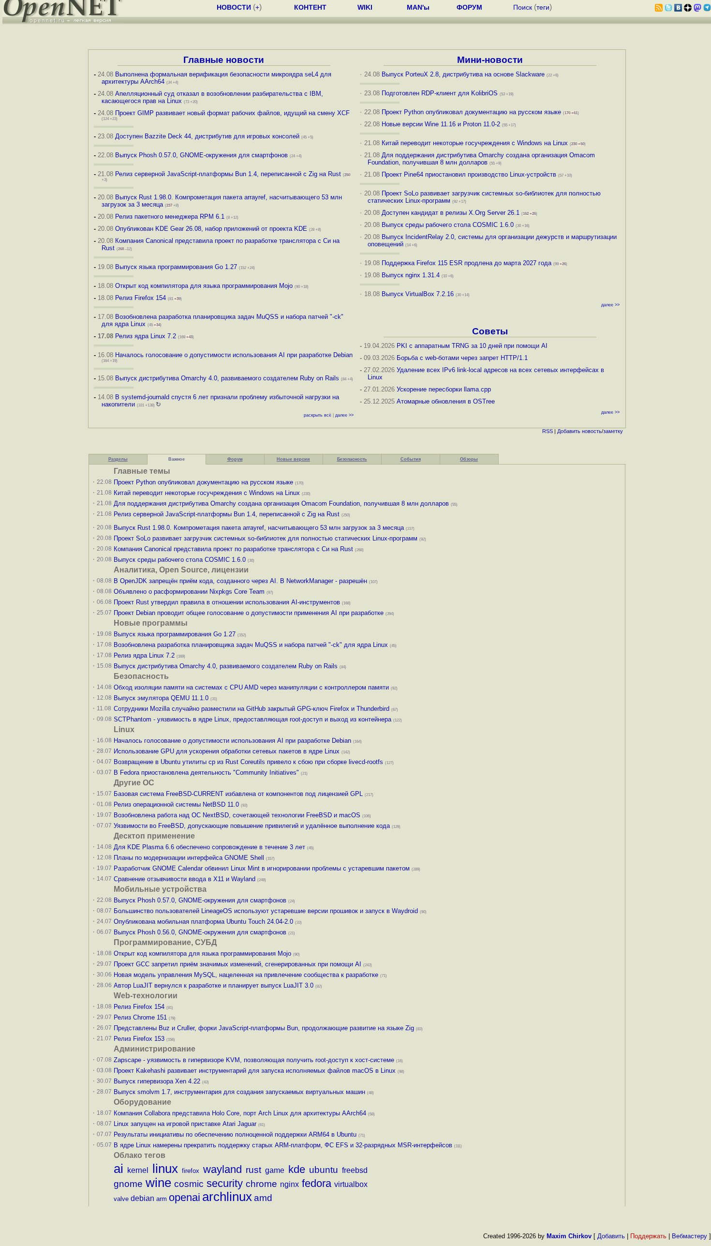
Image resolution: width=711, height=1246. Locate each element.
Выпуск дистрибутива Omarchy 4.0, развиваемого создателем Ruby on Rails (228, 378)
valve (121, 1198)
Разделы (118, 459)
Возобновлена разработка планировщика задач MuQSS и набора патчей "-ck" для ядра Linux (251, 644)
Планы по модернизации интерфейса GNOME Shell (189, 857)
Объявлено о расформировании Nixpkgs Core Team (189, 591)
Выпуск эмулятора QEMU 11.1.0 (161, 698)
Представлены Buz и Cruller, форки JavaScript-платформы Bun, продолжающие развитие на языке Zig (264, 1028)
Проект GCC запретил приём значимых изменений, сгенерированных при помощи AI (237, 964)
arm (161, 1198)
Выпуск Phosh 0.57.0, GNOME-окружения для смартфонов (202, 155)
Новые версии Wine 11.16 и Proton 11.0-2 (441, 124)
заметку (613, 431)
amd (263, 1198)
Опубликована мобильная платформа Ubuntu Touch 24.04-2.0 (203, 921)
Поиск (522, 7)
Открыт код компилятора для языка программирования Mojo (204, 285)
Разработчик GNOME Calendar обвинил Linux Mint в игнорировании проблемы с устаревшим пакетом (262, 868)
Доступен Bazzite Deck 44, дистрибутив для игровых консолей (207, 136)
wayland (222, 1169)
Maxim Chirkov (569, 1236)
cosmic (189, 1184)
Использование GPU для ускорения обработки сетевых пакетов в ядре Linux (227, 751)
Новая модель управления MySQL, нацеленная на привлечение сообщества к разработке (246, 974)
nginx (289, 1184)
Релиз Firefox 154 (140, 297)
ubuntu (323, 1170)
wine (158, 1182)
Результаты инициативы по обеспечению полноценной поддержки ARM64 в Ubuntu (235, 1134)
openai (184, 1197)
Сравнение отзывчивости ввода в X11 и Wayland (184, 879)
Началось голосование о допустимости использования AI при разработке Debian (234, 355)
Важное (176, 459)
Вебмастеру (689, 1236)
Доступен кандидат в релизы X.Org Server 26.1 (450, 212)
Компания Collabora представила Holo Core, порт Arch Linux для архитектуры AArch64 (240, 1113)
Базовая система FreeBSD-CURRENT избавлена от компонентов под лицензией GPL (238, 793)
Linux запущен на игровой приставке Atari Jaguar (185, 1123)
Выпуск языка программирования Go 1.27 (176, 266)
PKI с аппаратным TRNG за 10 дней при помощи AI (472, 345)
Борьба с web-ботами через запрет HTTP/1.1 (462, 357)
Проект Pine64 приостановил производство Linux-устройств (469, 174)
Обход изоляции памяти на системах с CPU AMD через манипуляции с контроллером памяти (251, 687)
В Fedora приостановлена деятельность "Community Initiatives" (206, 772)
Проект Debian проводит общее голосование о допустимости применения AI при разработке (249, 612)
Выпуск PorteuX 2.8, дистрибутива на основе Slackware (464, 74)
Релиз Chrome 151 (140, 1017)
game (274, 1170)
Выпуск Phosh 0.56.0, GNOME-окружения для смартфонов (201, 932)
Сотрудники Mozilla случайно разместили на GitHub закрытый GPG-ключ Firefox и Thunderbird (251, 708)
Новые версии (293, 459)
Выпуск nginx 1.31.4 (411, 275)
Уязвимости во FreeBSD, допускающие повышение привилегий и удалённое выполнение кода (252, 825)
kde (296, 1169)
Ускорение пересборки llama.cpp (444, 389)
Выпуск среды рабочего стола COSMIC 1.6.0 (449, 224)
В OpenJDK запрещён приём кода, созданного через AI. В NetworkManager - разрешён (240, 581)
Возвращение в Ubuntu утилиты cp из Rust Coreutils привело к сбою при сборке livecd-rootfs (248, 762)
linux (165, 1168)
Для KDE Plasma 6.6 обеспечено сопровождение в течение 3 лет (209, 847)
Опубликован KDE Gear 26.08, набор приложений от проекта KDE (212, 228)
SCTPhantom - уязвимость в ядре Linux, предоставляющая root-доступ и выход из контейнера (252, 719)
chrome (261, 1184)
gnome (128, 1184)
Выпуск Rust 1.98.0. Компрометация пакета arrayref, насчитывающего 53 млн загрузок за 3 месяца (259, 527)
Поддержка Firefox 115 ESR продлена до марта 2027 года (467, 263)
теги (542, 7)
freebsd (355, 1170)
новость (592, 431)
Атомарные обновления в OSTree (446, 401)
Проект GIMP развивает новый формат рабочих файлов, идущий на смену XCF (232, 113)
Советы (490, 331)
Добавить (568, 431)
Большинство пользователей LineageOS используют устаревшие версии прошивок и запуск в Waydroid (266, 911)
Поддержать (648, 1236)
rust (253, 1170)
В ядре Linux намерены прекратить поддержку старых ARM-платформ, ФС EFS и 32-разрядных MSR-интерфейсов (284, 1145)
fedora (316, 1183)
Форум (235, 459)
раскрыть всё (317, 415)
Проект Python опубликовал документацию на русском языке (471, 112)
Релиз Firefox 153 (139, 1038)
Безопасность (352, 459)
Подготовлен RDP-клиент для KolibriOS (440, 93)
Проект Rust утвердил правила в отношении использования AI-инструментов (227, 602)
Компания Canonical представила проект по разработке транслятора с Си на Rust (233, 549)
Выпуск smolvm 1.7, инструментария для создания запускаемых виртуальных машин (239, 1092)
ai (118, 1168)
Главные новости (223, 60)
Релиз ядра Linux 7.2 (145, 336)
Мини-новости (490, 60)
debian (142, 1198)
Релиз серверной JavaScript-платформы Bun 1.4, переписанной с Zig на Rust (228, 174)
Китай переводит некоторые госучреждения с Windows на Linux (475, 143)
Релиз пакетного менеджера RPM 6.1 (169, 216)
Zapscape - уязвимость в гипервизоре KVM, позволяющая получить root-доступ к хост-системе (254, 1060)
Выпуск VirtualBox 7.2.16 (418, 294)
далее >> (344, 415)
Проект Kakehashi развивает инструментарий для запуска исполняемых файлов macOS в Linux (255, 1070)
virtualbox (351, 1184)
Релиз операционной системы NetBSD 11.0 (176, 804)
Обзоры (469, 459)
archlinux (227, 1196)
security (225, 1183)
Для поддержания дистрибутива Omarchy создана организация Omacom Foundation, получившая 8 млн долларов (481, 158)
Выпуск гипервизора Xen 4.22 (157, 1081)
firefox (190, 1170)
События (410, 459)
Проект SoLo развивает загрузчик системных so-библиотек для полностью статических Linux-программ (265, 538)
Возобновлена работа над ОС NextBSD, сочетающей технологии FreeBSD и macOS (237, 815)
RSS (547, 431)
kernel (137, 1170)
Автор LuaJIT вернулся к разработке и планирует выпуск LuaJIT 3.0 (213, 985)
